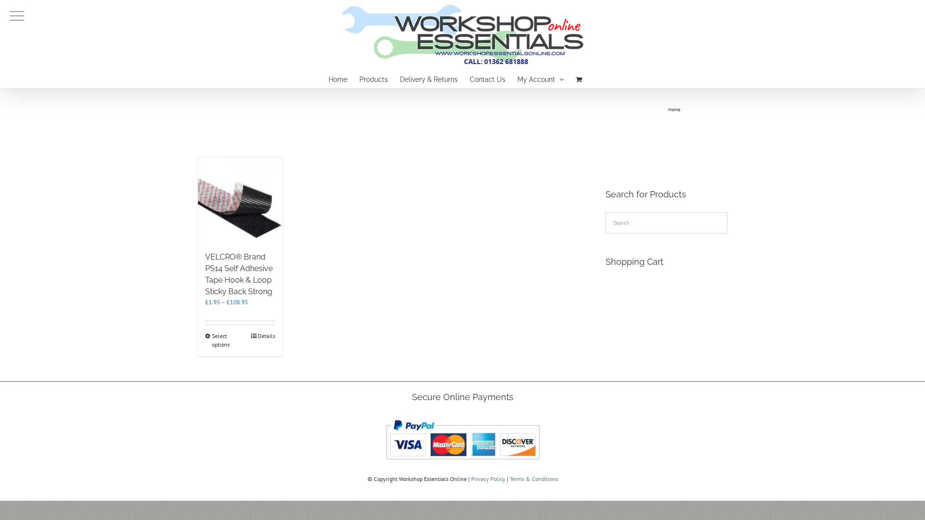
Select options (221, 340)
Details (266, 335)
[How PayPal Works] (463, 417)
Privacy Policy (488, 478)
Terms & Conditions (534, 478)
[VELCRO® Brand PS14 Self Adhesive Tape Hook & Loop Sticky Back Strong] (240, 199)
